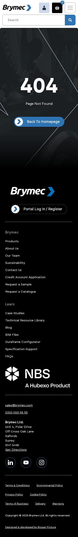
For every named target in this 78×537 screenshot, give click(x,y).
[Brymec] (17, 8)
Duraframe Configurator (22, 342)
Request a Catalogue (20, 291)
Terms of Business (16, 503)
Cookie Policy (38, 494)
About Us (12, 248)
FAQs (9, 356)
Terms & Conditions (17, 485)
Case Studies (14, 313)
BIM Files (12, 335)
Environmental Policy (50, 485)
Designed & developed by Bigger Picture (30, 527)
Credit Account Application (25, 277)
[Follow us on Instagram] (41, 462)
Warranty (58, 503)
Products (12, 241)
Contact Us (13, 270)
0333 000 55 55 (16, 412)
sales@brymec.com (19, 405)
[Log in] (44, 8)
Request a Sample (18, 284)
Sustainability (15, 263)
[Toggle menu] (70, 8)
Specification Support (21, 349)
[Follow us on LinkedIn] (10, 462)
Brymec (12, 232)
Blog (8, 327)
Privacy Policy (14, 494)
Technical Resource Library (25, 320)
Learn (10, 304)
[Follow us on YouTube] (26, 462)
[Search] (70, 20)
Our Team (12, 255)
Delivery (40, 503)
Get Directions (16, 450)
